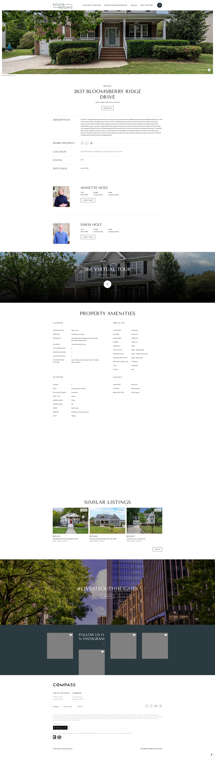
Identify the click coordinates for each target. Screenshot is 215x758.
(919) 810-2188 (98, 231)
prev (8, 70)
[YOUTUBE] (156, 706)
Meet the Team (147, 5)
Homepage (56, 706)
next (13, 70)
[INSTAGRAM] (151, 706)
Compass (109, 715)
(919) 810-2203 (98, 194)
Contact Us (80, 706)
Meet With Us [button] (107, 596)
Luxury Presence (66, 749)
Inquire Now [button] (107, 108)
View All (157, 549)
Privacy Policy (157, 749)
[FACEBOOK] (146, 706)
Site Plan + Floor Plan (92, 5)
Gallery (134, 5)
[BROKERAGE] (160, 706)
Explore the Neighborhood (115, 5)
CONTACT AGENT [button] (88, 200)
